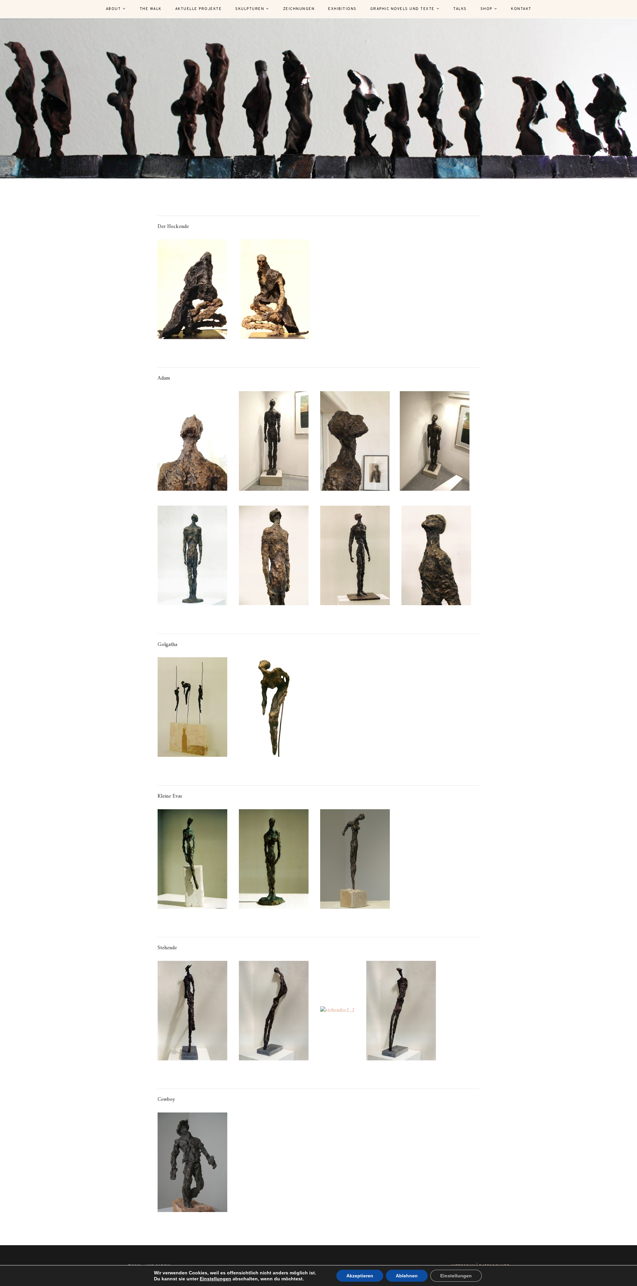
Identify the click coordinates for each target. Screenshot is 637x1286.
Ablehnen (407, 1275)
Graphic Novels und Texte (402, 9)
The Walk (151, 9)
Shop (486, 9)
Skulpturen (249, 9)
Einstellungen (215, 1278)
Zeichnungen (299, 9)
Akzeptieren (359, 1275)
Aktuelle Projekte (198, 9)
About (113, 9)
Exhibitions (342, 9)
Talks (460, 9)
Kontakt (521, 9)
